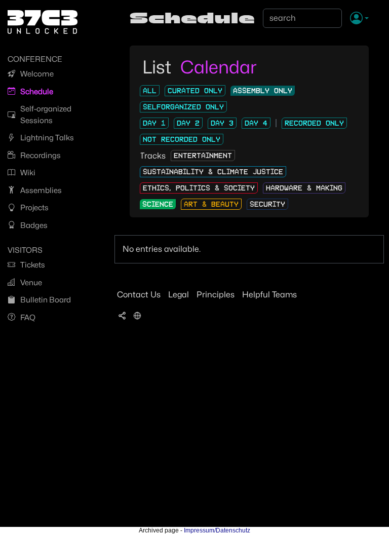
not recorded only (181, 139)
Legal (178, 294)
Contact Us (139, 294)
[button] (359, 18)
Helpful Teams (269, 294)
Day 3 (222, 123)
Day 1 (154, 123)
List (158, 67)
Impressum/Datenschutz (217, 530)
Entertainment (203, 155)
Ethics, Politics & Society (199, 188)
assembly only (262, 91)
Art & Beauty (211, 204)
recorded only (314, 123)
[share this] (122, 315)
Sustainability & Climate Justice (213, 172)
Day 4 (256, 123)
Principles (216, 294)
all (150, 91)
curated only (195, 91)
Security (267, 204)
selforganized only (183, 107)
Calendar (218, 67)
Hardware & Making (304, 188)
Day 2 (188, 123)
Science (157, 204)
